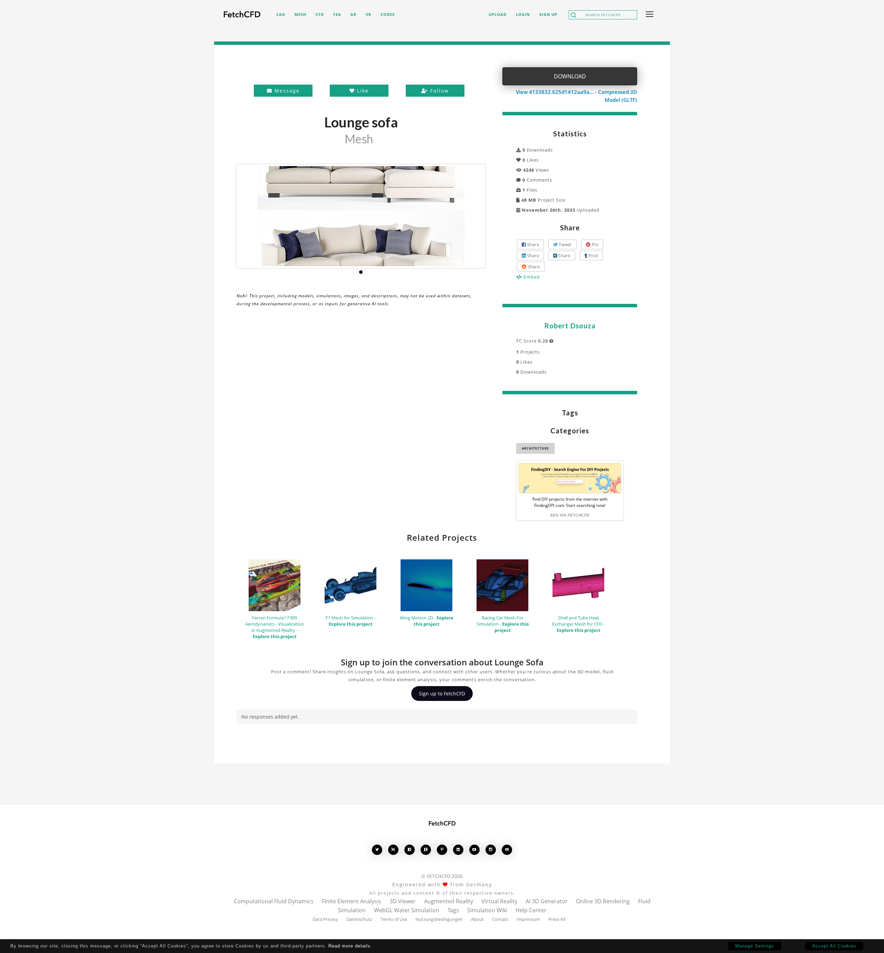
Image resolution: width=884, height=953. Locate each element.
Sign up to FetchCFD (442, 693)
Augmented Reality (448, 901)
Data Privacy (325, 919)
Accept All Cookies (834, 946)
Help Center (531, 910)
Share (532, 244)
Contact (500, 919)
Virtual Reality (499, 901)
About (477, 919)
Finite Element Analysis (351, 901)
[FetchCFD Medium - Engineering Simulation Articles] (393, 849)
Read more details (349, 946)
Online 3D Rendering (603, 901)
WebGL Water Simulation (406, 910)
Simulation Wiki (487, 910)
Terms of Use (394, 919)
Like (362, 90)
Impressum (528, 919)
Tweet (565, 244)
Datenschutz (359, 919)
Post (592, 255)
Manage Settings (754, 946)
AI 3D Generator (547, 901)
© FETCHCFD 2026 (442, 876)
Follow (438, 90)
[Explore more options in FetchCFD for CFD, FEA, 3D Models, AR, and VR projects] (648, 15)
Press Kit (557, 919)
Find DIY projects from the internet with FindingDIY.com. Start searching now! (569, 502)
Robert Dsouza (570, 325)
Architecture (535, 448)
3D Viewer (403, 901)
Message (286, 90)
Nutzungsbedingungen (439, 919)
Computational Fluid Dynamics (274, 901)
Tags (453, 910)
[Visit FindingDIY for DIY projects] (569, 478)
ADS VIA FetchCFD (570, 515)
